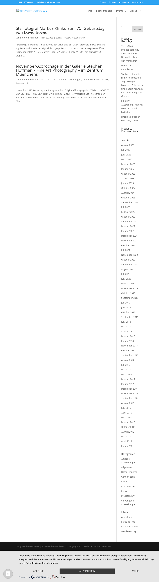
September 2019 (129, 297)
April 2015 (126, 441)
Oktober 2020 (128, 259)
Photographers (104, 11)
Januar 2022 (127, 230)
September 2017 (129, 355)
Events (119, 11)
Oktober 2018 (128, 312)
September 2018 (129, 317)
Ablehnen (39, 571)
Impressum (124, 2)
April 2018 (126, 331)
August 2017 (127, 360)
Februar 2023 (128, 211)
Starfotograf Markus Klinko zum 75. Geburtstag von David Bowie (60, 30)
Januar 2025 (127, 183)
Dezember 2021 (129, 235)
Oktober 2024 (128, 188)
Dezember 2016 (129, 388)
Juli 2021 (125, 250)
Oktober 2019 (128, 293)
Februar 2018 (128, 336)
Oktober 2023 (128, 197)
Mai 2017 (126, 369)
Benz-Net (34, 546)
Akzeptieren (87, 571)
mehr (135, 571)
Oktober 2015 (128, 426)
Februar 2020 (128, 283)
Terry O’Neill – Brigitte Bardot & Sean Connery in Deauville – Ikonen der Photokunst (130, 53)
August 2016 (127, 403)
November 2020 (129, 254)
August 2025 (127, 178)
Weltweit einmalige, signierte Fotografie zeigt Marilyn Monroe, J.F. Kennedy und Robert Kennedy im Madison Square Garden (132, 85)
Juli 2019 (125, 302)
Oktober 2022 (128, 216)
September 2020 (129, 264)
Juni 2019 (126, 307)
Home (89, 11)
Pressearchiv (78, 37)
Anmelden (126, 517)
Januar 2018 (127, 340)
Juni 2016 (126, 407)
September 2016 (129, 398)
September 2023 (129, 202)
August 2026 (127, 145)
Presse (103, 2)
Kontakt (112, 2)
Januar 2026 (127, 168)
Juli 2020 (125, 273)
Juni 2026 (126, 154)
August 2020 (127, 269)
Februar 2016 (128, 422)
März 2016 (126, 417)
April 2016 (126, 412)
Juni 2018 (126, 321)
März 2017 (126, 374)
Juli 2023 (125, 207)
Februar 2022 (128, 226)
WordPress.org (128, 531)
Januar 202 (126, 446)
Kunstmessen (128, 486)
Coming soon (128, 476)
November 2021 (129, 240)
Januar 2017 (127, 383)
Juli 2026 (125, 149)
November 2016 (129, 393)
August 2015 (127, 431)
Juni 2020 (126, 278)
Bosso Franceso (129, 471)
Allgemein (87, 79)
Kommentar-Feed (130, 526)
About (133, 11)
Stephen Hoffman (29, 37)
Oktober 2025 (128, 173)
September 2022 (129, 221)
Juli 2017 (125, 364)
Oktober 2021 (128, 245)
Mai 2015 (126, 436)
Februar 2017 (128, 379)
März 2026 (126, 159)
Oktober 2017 (128, 350)
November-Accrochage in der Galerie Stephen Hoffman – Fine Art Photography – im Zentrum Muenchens (59, 70)
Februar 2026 (128, 164)
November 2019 (129, 288)
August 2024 (127, 192)
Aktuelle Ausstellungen (69, 79)
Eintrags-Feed (128, 521)
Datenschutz (137, 2)
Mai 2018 (126, 326)
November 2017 (129, 345)
